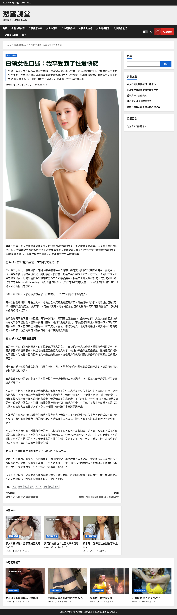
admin (9, 84)
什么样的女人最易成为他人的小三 (143, 106)
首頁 (5, 28)
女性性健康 (51, 28)
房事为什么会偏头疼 (137, 95)
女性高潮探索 (103, 28)
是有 (45, 487)
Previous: (22, 495)
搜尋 (129, 56)
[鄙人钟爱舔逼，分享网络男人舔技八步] (23, 528)
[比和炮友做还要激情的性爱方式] (67, 581)
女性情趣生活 (120, 28)
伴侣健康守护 (35, 28)
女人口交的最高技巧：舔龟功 (141, 84)
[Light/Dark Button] (145, 31)
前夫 (20, 487)
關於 (24, 35)
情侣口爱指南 (18, 28)
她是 (32, 487)
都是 (57, 487)
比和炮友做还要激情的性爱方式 (142, 90)
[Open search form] (151, 31)
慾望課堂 (16, 13)
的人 (51, 487)
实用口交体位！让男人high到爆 (61, 543)
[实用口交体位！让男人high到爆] (62, 528)
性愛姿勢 (167, 31)
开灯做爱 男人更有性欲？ (139, 101)
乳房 (14, 487)
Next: (99, 495)
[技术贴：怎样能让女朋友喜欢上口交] (101, 528)
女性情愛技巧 (85, 28)
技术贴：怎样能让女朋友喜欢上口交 (100, 545)
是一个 (38, 487)
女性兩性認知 (68, 28)
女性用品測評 (11, 35)
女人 (26, 487)
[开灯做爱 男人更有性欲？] (151, 581)
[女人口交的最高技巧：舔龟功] (25, 581)
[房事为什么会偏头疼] (109, 581)
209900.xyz (100, 611)
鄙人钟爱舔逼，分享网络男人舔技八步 (23, 545)
